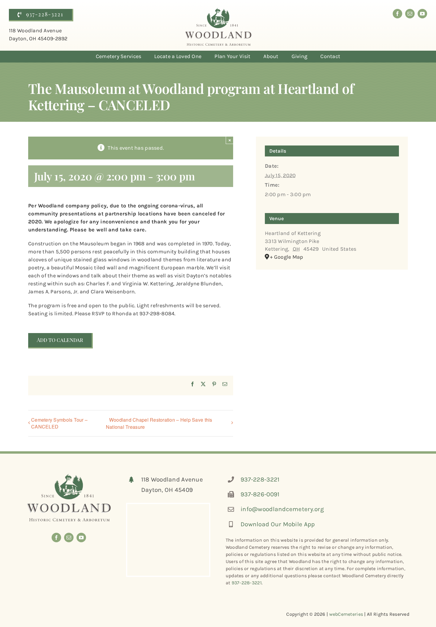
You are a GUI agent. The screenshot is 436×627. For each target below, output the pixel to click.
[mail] (410, 13)
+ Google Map (286, 257)
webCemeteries (346, 614)
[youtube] (422, 13)
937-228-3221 (260, 479)
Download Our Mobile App (278, 524)
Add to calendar (60, 340)
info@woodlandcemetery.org (282, 509)
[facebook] (397, 13)
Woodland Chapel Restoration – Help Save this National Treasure (159, 423)
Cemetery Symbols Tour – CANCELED (59, 423)
